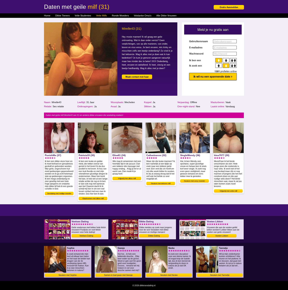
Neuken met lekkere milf (160, 183)
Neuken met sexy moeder (194, 181)
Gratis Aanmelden (229, 7)
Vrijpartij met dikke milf (127, 178)
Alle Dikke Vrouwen (166, 15)
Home (47, 15)
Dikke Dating (154, 236)
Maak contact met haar (137, 77)
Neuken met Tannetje (220, 275)
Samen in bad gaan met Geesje (118, 275)
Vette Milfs (101, 15)
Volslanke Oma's (142, 15)
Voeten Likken (221, 236)
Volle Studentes (83, 15)
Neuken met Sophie (68, 275)
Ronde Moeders (120, 15)
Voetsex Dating (86, 236)
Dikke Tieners (62, 15)
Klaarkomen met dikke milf (93, 198)
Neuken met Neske (169, 275)
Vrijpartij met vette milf (228, 191)
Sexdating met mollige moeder (59, 193)
